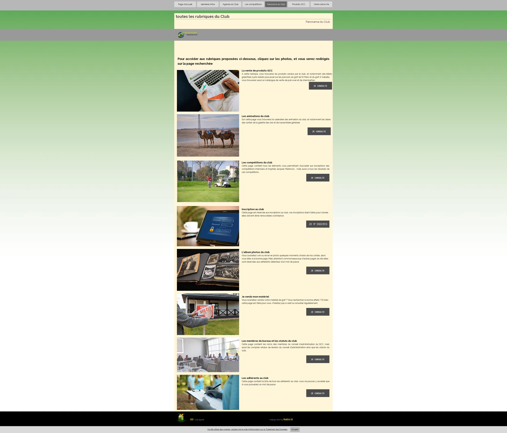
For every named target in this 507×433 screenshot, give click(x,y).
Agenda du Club (230, 4)
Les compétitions (253, 4)
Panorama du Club (276, 4)
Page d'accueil (185, 4)
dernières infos (208, 4)
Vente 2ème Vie (321, 4)
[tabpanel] (254, 61)
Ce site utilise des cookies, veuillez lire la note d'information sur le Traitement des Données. (247, 429)
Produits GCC (298, 4)
